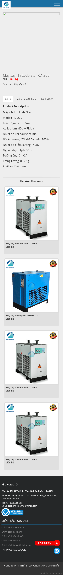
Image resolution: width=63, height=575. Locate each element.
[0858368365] (57, 543)
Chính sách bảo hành (11, 531)
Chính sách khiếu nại (11, 540)
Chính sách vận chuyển (12, 536)
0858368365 (57, 551)
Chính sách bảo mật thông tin (16, 545)
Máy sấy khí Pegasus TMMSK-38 (22, 315)
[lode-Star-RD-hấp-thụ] (31, 40)
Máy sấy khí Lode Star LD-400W (21, 387)
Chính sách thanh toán (12, 527)
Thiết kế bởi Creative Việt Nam (50, 573)
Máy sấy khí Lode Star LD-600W (21, 459)
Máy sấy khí (20, 84)
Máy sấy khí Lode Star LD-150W (21, 243)
